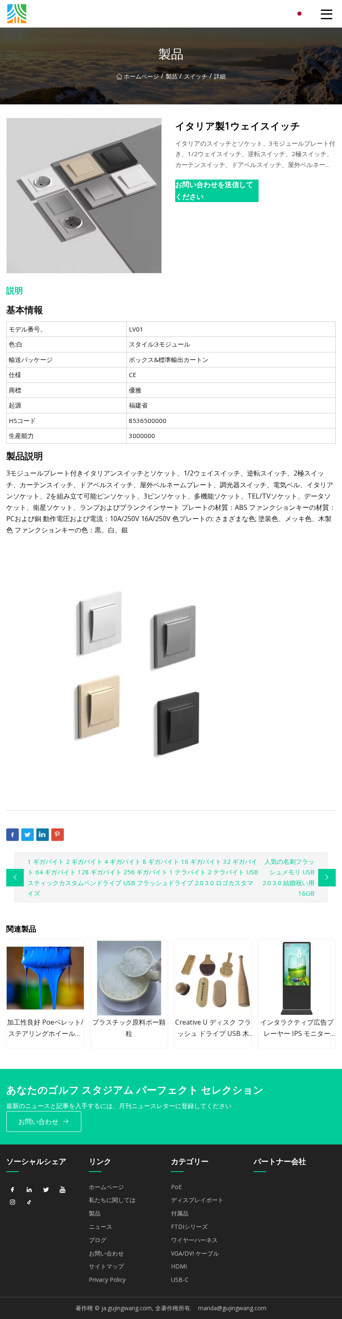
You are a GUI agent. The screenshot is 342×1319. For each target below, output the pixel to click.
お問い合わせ (38, 1121)
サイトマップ (106, 1266)
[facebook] (12, 1190)
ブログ (97, 1240)
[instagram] (12, 1202)
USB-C (180, 1280)
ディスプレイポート (197, 1200)
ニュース (100, 1226)
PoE (176, 1187)
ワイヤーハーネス (194, 1240)
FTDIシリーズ (189, 1226)
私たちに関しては (112, 1200)
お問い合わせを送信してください (214, 190)
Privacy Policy (107, 1280)
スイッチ (195, 76)
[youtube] (62, 1190)
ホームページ (141, 76)
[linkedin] (29, 1190)
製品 (171, 76)
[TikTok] (29, 1202)
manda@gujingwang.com (232, 1308)
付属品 (180, 1213)
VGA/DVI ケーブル (195, 1253)
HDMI (179, 1266)
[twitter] (46, 1190)
